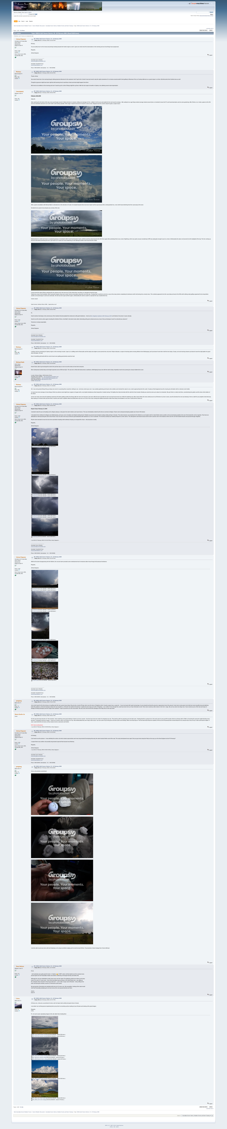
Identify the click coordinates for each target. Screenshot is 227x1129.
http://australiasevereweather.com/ (51, 376)
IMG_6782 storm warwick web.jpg (39, 1036)
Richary (18, 71)
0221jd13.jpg (35, 515)
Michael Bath (20, 362)
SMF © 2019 (113, 1125)
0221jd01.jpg (35, 446)
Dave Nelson (20, 966)
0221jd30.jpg (35, 590)
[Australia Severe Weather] (15, 57)
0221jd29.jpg (35, 588)
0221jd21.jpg (35, 517)
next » (212, 28)
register (29, 12)
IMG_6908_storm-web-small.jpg (39, 1099)
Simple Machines (119, 1125)
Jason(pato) (19, 91)
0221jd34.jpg (35, 609)
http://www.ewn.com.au (46, 379)
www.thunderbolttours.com (36, 65)
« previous (208, 28)
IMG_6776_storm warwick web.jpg (39, 1034)
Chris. (18, 998)
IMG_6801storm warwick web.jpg (39, 1057)
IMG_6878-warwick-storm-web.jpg (39, 1078)
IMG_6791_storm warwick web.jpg (39, 1055)
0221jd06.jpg (35, 474)
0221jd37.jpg (35, 611)
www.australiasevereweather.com (38, 61)
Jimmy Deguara (21, 39)
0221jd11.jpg (35, 494)
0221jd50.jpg (35, 659)
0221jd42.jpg (35, 639)
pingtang (19, 701)
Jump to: (179, 1115)
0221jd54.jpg (35, 660)
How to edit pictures (38, 725)
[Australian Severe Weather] (15, 379)
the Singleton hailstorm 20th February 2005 (101, 316)
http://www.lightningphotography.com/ (50, 377)
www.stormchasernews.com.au (206, 15)
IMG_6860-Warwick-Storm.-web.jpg (40, 1059)
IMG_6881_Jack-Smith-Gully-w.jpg (39, 1098)
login (26, 12)
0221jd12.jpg (35, 495)
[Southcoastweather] (15, 709)
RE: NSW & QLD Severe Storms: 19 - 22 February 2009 (48, 38)
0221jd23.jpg (35, 536)
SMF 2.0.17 (107, 1125)
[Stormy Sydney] (15, 977)
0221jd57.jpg (35, 680)
